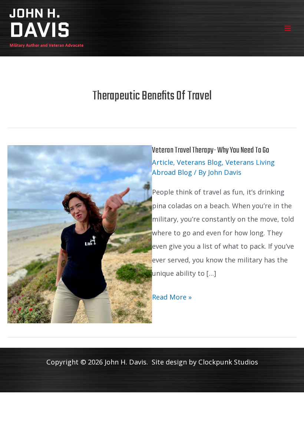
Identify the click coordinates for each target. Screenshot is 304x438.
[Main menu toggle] (288, 28)
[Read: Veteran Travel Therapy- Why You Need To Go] (79, 233)
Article (162, 162)
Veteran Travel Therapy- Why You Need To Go (210, 150)
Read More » (172, 298)
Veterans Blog (199, 162)
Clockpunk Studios (228, 361)
